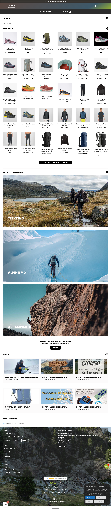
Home (4, 423)
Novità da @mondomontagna (17, 407)
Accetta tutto (90, 498)
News (7, 464)
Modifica (89, 501)
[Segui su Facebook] (9, 451)
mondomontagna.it (59, 493)
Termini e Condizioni (12, 472)
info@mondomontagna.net (14, 436)
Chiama (7, 440)
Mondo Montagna (11, 7)
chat (24, 440)
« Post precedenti (11, 418)
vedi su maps (63, 446)
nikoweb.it (62, 501)
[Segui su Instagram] (5, 451)
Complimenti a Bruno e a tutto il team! (21, 377)
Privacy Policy (10, 470)
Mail (16, 440)
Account (8, 467)
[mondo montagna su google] (55, 478)
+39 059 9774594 (10, 434)
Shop (55, 348)
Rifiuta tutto (101, 498)
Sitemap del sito (55, 508)
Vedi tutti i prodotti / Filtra (55, 162)
